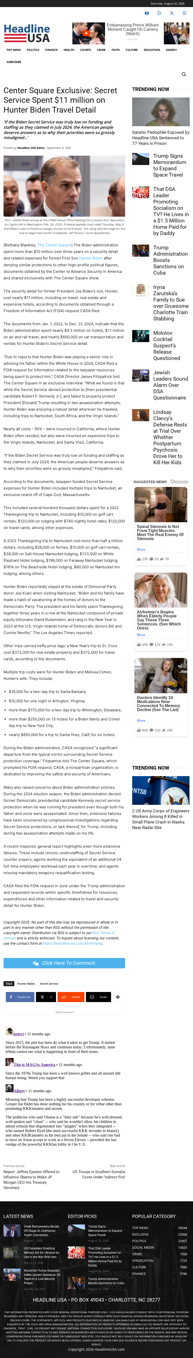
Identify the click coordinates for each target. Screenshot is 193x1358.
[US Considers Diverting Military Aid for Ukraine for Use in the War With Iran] (12, 1252)
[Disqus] (64, 1088)
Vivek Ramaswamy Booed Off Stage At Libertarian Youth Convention (41, 1231)
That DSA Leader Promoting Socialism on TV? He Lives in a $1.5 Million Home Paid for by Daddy (171, 211)
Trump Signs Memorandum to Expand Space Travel (169, 165)
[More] (118, 997)
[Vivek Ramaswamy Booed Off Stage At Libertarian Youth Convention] (12, 1230)
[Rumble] (159, 13)
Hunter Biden (91, 258)
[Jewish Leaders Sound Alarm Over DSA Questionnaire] (140, 376)
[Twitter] (172, 13)
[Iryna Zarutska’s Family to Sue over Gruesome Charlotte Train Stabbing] (140, 290)
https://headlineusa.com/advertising (72, 943)
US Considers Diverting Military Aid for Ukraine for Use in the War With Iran (41, 1253)
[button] (183, 74)
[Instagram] (184, 13)
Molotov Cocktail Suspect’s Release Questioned (166, 345)
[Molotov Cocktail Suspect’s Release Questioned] (140, 336)
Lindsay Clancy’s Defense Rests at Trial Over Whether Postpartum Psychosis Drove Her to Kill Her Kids (170, 437)
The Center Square (54, 245)
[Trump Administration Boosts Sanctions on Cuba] (140, 251)
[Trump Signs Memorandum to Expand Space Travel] (140, 159)
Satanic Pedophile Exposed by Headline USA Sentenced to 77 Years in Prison (160, 138)
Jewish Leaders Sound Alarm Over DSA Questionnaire (170, 385)
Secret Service (49, 983)
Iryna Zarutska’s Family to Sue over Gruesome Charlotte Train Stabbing (171, 303)
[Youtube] (147, 13)
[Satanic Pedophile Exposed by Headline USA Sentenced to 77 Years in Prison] (160, 111)
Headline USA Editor (31, 148)
